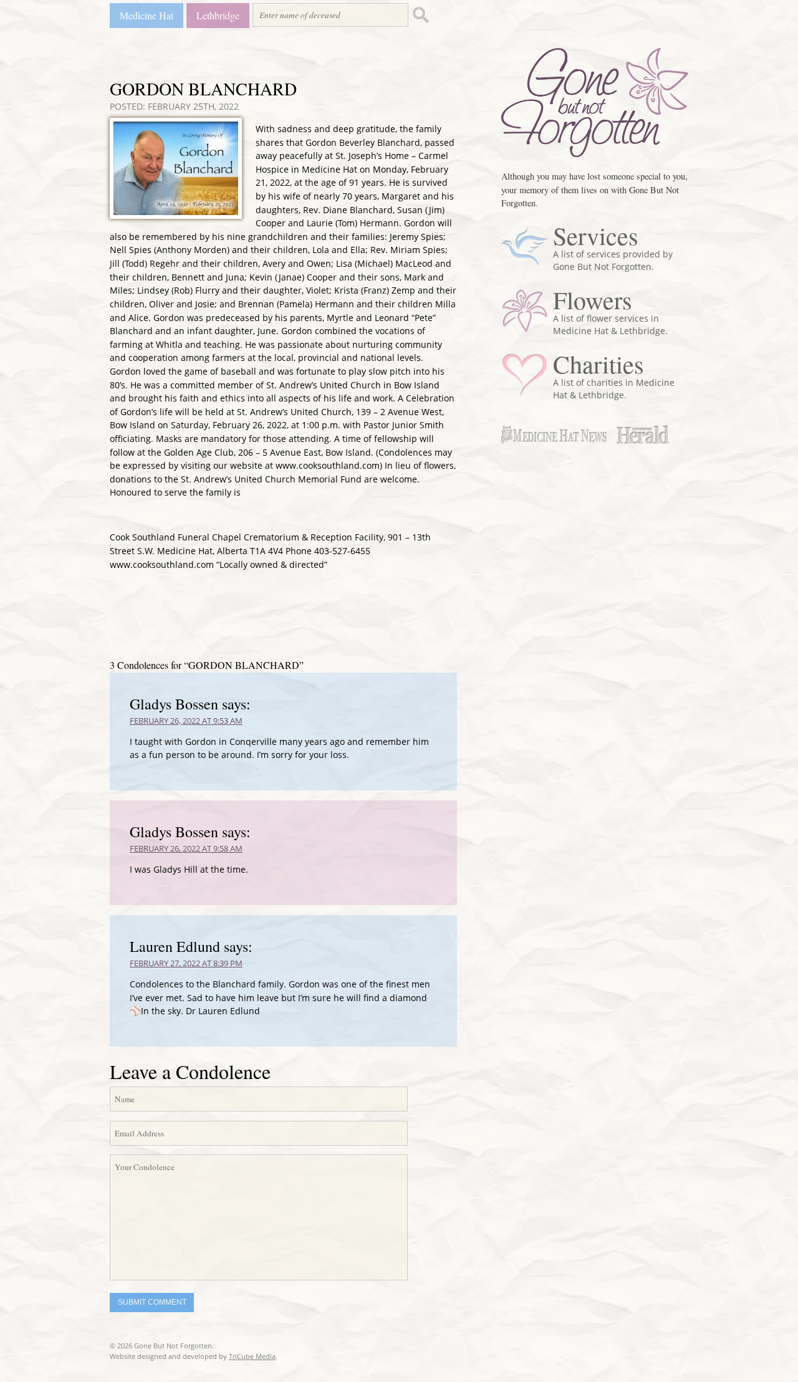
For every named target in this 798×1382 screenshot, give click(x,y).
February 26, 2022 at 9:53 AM (186, 720)
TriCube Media (252, 1356)
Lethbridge (217, 15)
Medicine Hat (146, 15)
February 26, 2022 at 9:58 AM (186, 848)
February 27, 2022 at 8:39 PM (186, 963)
